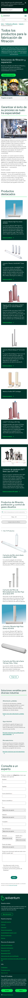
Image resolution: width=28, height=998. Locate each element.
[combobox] (14, 20)
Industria (4, 814)
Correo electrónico (7, 793)
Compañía (5, 821)
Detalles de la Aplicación (19, 836)
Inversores (3, 927)
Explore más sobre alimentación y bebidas (13, 714)
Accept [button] (7, 990)
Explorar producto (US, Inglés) (10, 491)
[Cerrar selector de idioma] (25, 3)
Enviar (14, 877)
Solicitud (4, 835)
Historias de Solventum (6, 945)
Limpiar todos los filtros (14, 522)
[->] (25, 9)
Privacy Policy (6, 986)
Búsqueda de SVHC (6, 953)
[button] (7, 995)
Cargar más (14, 677)
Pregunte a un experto (8, 75)
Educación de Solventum (7, 948)
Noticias (3, 938)
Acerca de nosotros (6, 922)
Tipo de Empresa (6, 828)
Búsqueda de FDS (5, 950)
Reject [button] (21, 990)
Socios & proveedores (6, 930)
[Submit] (25, 20)
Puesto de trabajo (6, 844)
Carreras (3, 924)
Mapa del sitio (4, 973)
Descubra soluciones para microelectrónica (14, 751)
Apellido (4, 786)
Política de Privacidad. (13, 885)
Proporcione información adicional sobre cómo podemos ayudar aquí (14, 852)
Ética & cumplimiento (6, 935)
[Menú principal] (25, 15)
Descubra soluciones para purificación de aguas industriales (13, 733)
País (3, 807)
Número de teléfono (7, 800)
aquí (19, 53)
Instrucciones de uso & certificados (10, 956)
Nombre (4, 779)
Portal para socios (5, 970)
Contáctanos (4, 967)
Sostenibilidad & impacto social (8, 932)
